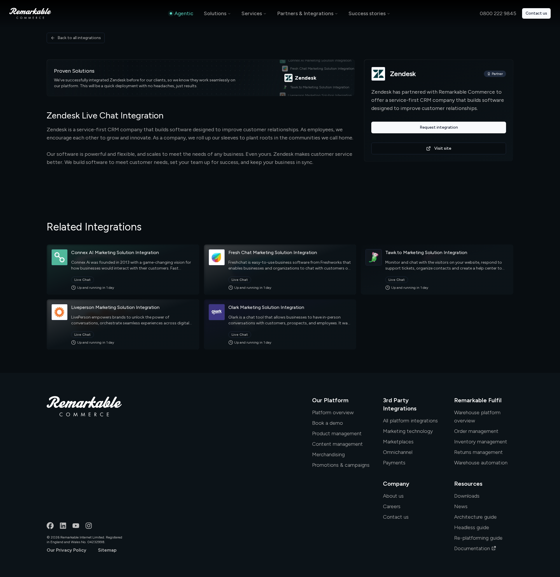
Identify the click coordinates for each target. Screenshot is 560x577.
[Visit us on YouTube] (75, 525)
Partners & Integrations (305, 13)
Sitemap (107, 550)
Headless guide (471, 527)
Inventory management (480, 441)
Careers (391, 506)
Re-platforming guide (478, 538)
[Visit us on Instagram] (88, 525)
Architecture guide (475, 517)
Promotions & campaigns (341, 465)
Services (252, 13)
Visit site (442, 148)
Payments (394, 462)
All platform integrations (410, 420)
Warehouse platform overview (477, 416)
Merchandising (328, 454)
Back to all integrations (79, 37)
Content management (337, 444)
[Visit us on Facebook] (50, 525)
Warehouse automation (481, 462)
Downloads (467, 496)
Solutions (215, 13)
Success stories (367, 13)
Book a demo (327, 423)
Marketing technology (408, 431)
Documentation (472, 548)
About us (393, 496)
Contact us (536, 13)
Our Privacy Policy (66, 550)
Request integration (439, 127)
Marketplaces (398, 441)
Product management (337, 433)
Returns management (478, 452)
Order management (476, 431)
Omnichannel (397, 452)
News (461, 506)
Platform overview (333, 412)
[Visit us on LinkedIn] (63, 525)
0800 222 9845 (498, 13)
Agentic (183, 13)
